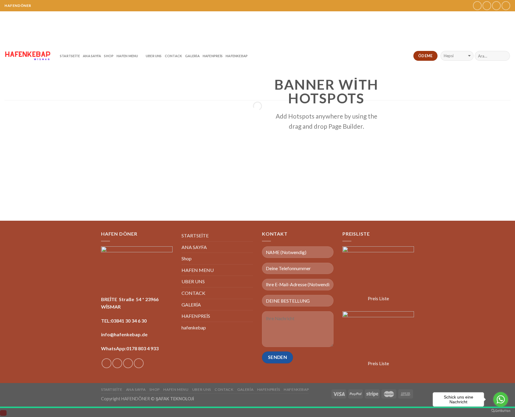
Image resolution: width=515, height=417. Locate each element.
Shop (109, 56)
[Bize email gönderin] (506, 5)
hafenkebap (237, 56)
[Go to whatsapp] (500, 399)
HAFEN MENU (127, 56)
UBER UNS (154, 56)
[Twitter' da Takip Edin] (496, 5)
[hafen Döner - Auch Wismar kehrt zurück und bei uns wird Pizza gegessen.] (27, 56)
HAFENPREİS (213, 56)
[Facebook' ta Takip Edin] (477, 5)
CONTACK (173, 56)
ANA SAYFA (92, 56)
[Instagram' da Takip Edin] (487, 5)
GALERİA (192, 56)
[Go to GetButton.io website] (500, 411)
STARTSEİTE (70, 56)
